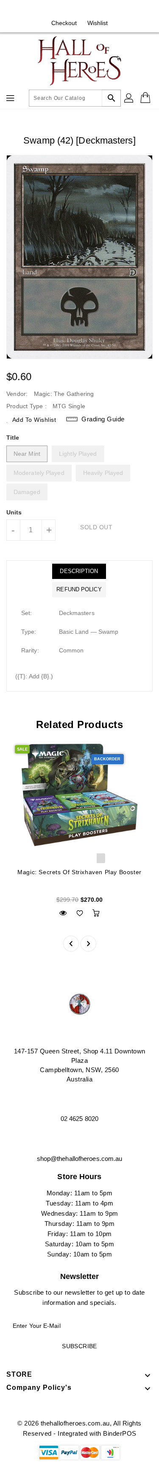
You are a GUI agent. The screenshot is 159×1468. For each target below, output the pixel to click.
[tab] (79, 571)
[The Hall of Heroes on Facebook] (71, 9)
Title (13, 437)
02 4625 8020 (79, 1118)
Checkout (64, 23)
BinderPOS (120, 1433)
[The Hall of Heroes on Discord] (87, 9)
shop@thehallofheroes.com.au (80, 1158)
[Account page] (129, 98)
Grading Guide (103, 419)
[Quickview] (63, 913)
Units (14, 512)
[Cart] (146, 98)
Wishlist (97, 23)
